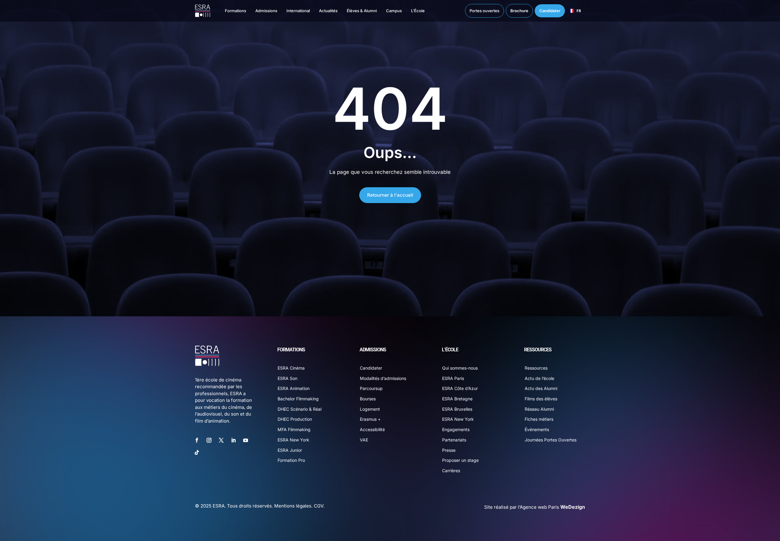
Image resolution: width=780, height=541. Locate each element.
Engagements (456, 429)
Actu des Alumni (541, 388)
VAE (364, 439)
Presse (449, 450)
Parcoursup (371, 388)
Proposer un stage (460, 460)
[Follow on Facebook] (197, 440)
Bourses (368, 398)
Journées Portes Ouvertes (550, 439)
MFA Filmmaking (294, 429)
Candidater (371, 368)
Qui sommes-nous (460, 368)
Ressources (536, 368)
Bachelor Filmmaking (298, 398)
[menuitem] (229, 10)
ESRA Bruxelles (457, 409)
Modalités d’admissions (383, 378)
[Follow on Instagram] (209, 440)
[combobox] (575, 11)
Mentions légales (292, 506)
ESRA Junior (290, 450)
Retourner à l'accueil (390, 195)
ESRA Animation (294, 388)
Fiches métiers (539, 419)
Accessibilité (372, 429)
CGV (318, 506)
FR (578, 10)
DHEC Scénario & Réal (299, 409)
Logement (370, 409)
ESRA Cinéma (291, 368)
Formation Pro (291, 460)
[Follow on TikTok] (197, 452)
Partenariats (454, 439)
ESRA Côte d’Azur (460, 388)
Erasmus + (370, 419)
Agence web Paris (552, 507)
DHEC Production (295, 419)
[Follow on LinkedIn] (233, 440)
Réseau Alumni (539, 409)
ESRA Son (287, 378)
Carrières (451, 470)
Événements (537, 429)
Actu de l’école (539, 378)
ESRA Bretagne (457, 398)
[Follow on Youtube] (245, 440)
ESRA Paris (453, 378)
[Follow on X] (221, 440)
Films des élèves (541, 398)
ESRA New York (293, 439)
